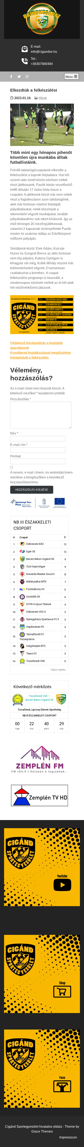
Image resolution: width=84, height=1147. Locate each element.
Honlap (15, 456)
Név (14, 433)
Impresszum (68, 1137)
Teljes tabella (58, 669)
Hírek (43, 98)
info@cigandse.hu (44, 51)
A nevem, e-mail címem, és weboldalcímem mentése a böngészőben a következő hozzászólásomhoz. (41, 477)
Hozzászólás (20, 399)
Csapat (24, 537)
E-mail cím (19, 444)
